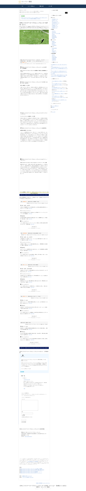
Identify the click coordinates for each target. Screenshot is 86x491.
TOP (22, 6)
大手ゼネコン (54, 56)
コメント (23, 399)
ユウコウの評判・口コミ (55, 96)
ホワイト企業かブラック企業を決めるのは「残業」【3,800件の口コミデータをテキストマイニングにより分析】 (59, 72)
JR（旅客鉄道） (54, 45)
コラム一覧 (50, 6)
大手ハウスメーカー (55, 21)
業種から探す (42, 6)
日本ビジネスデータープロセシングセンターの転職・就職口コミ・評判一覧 (31, 11)
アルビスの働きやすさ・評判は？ (57, 81)
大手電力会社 (54, 42)
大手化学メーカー (54, 20)
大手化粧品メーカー (55, 26)
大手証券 (53, 34)
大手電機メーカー (54, 25)
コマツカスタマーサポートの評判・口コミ (58, 88)
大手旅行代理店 (54, 57)
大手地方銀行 (54, 32)
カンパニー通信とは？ (31, 6)
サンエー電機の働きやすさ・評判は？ (58, 93)
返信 (24, 388)
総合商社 (53, 41)
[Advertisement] (34, 52)
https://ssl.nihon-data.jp (28, 436)
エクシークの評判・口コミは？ (57, 83)
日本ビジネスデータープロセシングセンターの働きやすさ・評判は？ (37, 324)
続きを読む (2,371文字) (33, 342)
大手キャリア (54, 50)
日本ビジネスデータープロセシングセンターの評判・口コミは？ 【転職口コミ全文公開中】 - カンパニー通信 (43, 486)
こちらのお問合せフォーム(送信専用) (32, 461)
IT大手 (53, 49)
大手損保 (53, 38)
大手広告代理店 (54, 48)
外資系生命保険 (54, 37)
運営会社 (53, 107)
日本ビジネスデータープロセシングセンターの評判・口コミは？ (38, 203)
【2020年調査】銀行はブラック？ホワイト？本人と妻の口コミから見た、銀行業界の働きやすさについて (59, 68)
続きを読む (34, 226)
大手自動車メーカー (55, 19)
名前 (22, 411)
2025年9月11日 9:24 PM (27, 379)
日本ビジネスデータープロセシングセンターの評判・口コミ (38, 266)
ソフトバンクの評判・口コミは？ (27, 477)
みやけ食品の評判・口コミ (56, 87)
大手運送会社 (54, 58)
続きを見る (30, 208)
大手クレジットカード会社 (56, 33)
